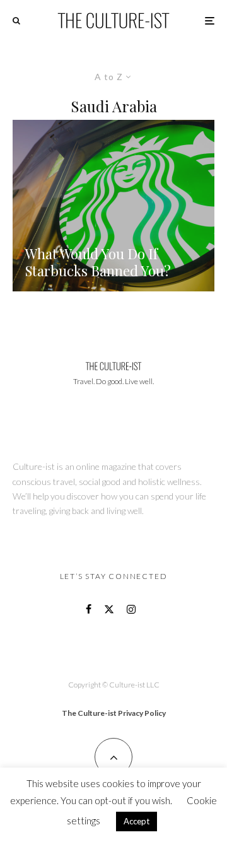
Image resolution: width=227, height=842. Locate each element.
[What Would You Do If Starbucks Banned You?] (113, 205)
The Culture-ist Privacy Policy (114, 713)
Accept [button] (136, 821)
